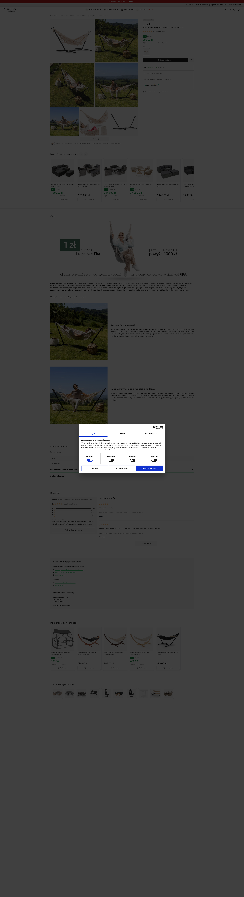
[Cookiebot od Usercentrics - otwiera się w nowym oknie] (154, 427)
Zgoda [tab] (93, 434)
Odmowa (95, 468)
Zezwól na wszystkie (149, 468)
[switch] (111, 460)
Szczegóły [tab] (122, 433)
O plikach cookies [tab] (151, 433)
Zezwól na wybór (122, 468)
